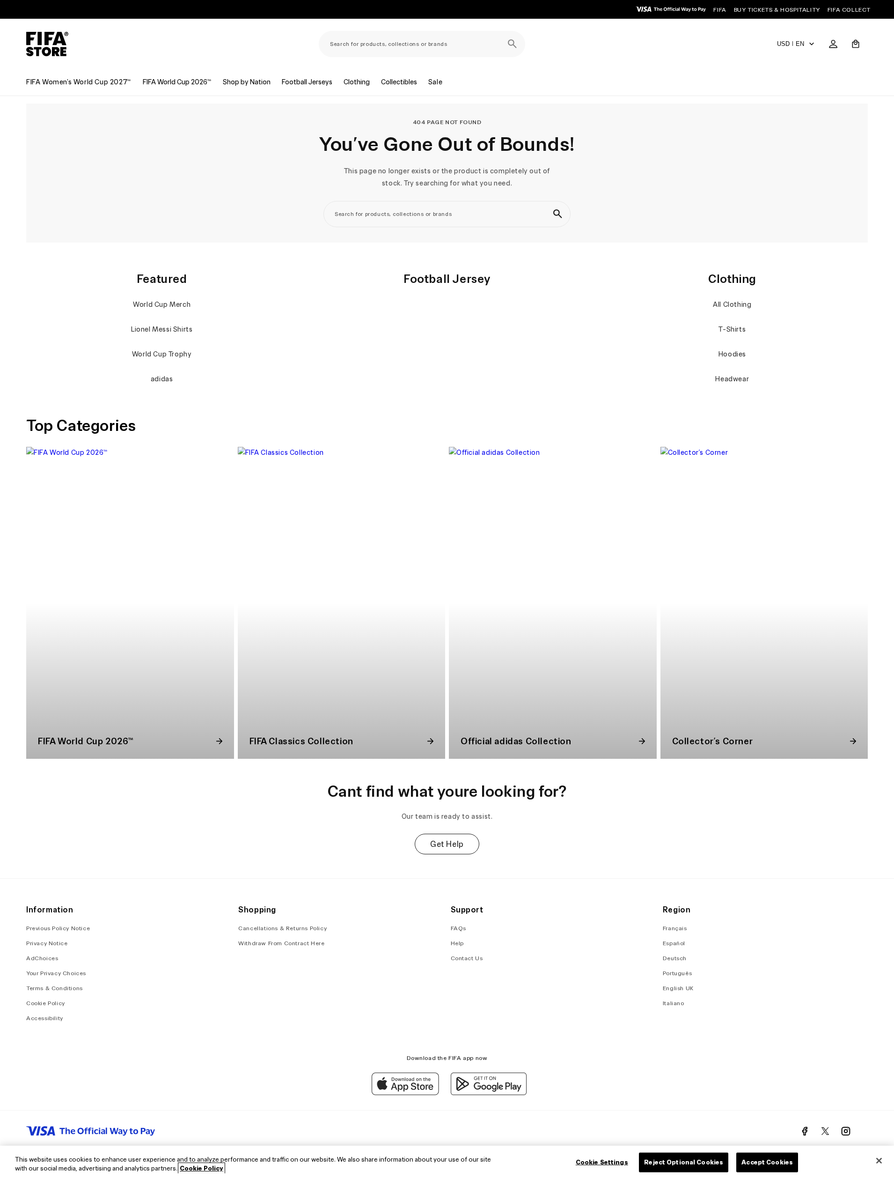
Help (457, 943)
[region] (447, 1162)
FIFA (719, 9)
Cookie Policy (45, 1003)
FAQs (458, 928)
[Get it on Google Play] (489, 1093)
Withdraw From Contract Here (281, 943)
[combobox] (422, 44)
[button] (855, 44)
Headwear (732, 379)
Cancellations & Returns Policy (282, 928)
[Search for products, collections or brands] (512, 44)
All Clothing (732, 304)
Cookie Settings (602, 1162)
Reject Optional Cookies (683, 1162)
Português (677, 973)
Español (674, 943)
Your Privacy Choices (56, 973)
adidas (162, 379)
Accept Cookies (767, 1162)
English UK (678, 988)
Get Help (447, 844)
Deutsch (675, 958)
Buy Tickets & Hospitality (777, 9)
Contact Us (467, 958)
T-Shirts (732, 329)
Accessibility (44, 1018)
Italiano (673, 1003)
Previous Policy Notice (58, 928)
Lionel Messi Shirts (161, 329)
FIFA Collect (849, 9)
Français (675, 928)
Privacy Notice (46, 943)
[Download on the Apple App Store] (405, 1093)
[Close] (879, 1160)
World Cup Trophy (162, 354)
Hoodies (732, 354)
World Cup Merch (162, 304)
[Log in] (833, 44)
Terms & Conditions (54, 988)
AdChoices (42, 958)
